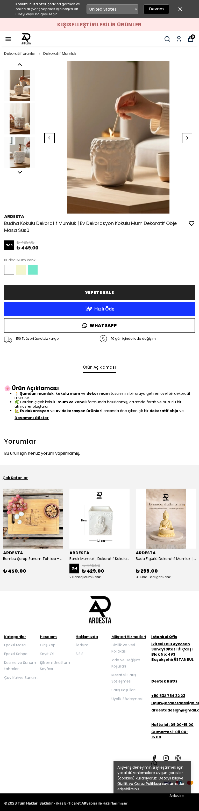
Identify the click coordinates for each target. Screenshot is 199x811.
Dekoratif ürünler (20, 53)
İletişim (82, 645)
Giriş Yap (47, 645)
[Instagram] (166, 758)
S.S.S (79, 653)
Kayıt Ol (47, 653)
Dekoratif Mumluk (59, 53)
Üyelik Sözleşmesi (127, 698)
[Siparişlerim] (179, 39)
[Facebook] (154, 758)
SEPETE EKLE (99, 292)
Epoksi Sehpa (15, 653)
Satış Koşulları (123, 690)
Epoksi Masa (15, 645)
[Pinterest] (178, 758)
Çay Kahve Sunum (21, 677)
